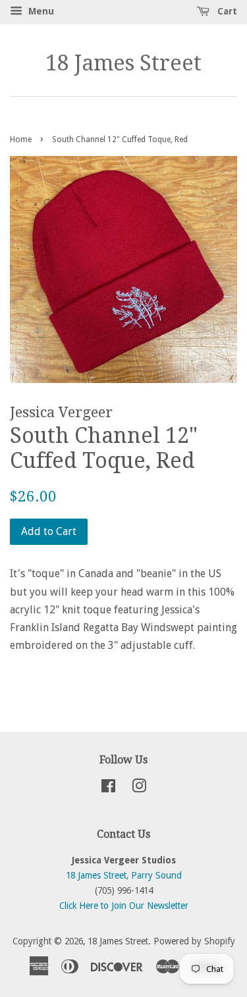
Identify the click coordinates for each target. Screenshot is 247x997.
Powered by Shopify (194, 941)
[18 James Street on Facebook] (108, 788)
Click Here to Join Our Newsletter (123, 905)
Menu (40, 11)
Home (21, 139)
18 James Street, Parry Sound (124, 875)
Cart (226, 11)
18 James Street (123, 63)
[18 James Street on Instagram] (139, 788)
